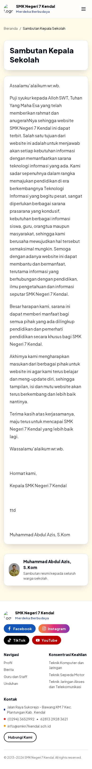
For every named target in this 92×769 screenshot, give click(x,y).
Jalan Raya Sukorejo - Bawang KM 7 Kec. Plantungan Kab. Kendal (39, 709)
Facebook (22, 628)
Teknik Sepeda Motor (66, 674)
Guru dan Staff (15, 676)
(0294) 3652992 (21, 719)
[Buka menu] (83, 9)
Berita (9, 669)
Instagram (57, 628)
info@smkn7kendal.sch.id (29, 726)
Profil (8, 662)
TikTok (19, 640)
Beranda (11, 28)
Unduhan (11, 683)
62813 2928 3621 (54, 719)
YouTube (49, 640)
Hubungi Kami (20, 737)
